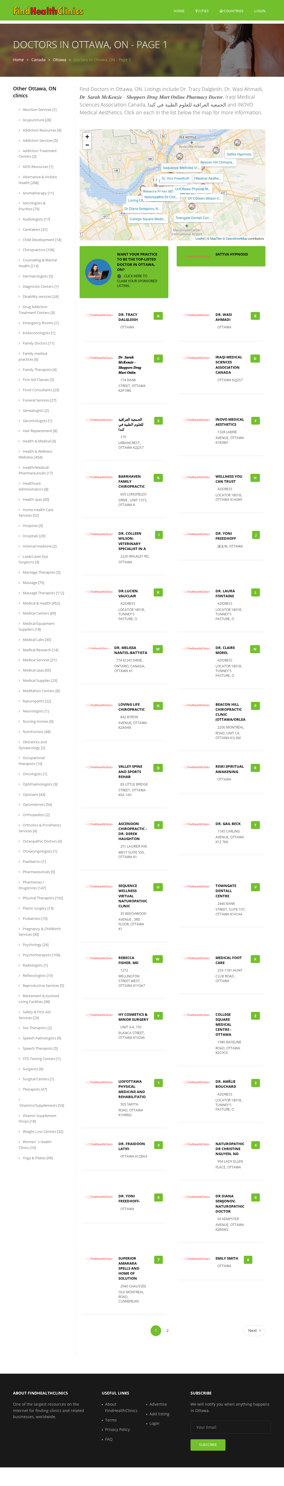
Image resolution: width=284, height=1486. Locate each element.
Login (259, 10)
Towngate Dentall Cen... (194, 217)
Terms (111, 1420)
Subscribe (208, 1444)
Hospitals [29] (33, 535)
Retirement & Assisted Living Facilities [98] (39, 998)
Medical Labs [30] (36, 639)
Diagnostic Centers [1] (40, 286)
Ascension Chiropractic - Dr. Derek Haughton (132, 831)
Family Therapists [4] (39, 369)
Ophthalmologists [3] (39, 784)
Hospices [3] (32, 525)
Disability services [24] (40, 296)
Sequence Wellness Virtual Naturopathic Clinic (132, 895)
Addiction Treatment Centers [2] (38, 153)
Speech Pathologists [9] (41, 1038)
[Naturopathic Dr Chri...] (159, 185)
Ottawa (59, 59)
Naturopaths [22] (36, 701)
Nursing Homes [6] (38, 721)
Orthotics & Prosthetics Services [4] (40, 828)
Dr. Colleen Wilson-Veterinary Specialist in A (132, 541)
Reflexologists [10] (37, 975)
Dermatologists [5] (37, 276)
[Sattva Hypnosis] (237, 142)
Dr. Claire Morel (225, 650)
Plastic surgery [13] (38, 908)
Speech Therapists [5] (40, 1048)
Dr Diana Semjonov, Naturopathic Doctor (229, 1203)
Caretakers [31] (34, 229)
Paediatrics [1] (34, 861)
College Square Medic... (148, 218)
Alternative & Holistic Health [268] (38, 179)
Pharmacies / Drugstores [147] (32, 885)
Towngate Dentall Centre (225, 890)
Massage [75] (33, 582)
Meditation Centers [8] (41, 690)
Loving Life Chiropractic (131, 707)
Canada (38, 59)
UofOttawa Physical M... (193, 188)
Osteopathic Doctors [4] (42, 841)
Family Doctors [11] (38, 343)
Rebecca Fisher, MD (158, 191)
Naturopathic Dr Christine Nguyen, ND (229, 1148)
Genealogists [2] (35, 410)
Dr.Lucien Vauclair (128, 593)
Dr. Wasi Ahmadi (223, 317)
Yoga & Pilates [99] (37, 1157)
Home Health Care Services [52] (36, 512)
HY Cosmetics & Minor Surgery (133, 1017)
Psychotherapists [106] (41, 954)
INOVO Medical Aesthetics (229, 422)
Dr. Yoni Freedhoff (225, 536)
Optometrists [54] (37, 804)
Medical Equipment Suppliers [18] (37, 626)
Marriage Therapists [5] (41, 572)
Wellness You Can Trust (228, 479)
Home (179, 10)
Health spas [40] (35, 499)
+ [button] (87, 136)
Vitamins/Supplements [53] (41, 1105)
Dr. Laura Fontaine (225, 593)
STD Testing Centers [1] (41, 1058)
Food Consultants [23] (40, 389)
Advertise (158, 1404)
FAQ (109, 1439)
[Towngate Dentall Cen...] (192, 206)
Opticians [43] (33, 794)
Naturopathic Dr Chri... (161, 196)
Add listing (159, 1413)
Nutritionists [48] (36, 731)
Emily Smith (226, 1258)
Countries (233, 10)
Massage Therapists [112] (43, 592)
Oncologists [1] (34, 773)
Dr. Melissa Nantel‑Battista (130, 650)
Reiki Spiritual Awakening (229, 769)
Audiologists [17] (36, 219)
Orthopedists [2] (36, 814)
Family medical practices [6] (33, 356)
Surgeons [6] (32, 1068)
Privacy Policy (117, 1429)
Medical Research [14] (40, 649)
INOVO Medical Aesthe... (202, 178)
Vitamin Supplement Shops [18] (38, 1118)
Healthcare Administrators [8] (33, 486)
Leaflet (200, 238)
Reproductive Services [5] (43, 985)
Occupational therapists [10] (32, 760)
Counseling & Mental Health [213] (38, 262)
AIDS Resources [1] (37, 166)
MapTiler (216, 238)
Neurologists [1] (35, 711)
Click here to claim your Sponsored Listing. (137, 281)
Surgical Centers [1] (38, 1078)
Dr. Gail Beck (228, 823)
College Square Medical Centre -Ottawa (223, 1024)
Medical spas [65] (36, 670)
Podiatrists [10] (34, 918)
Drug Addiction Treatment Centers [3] (37, 309)
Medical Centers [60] (39, 613)
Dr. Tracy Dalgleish (128, 317)
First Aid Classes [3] (38, 379)
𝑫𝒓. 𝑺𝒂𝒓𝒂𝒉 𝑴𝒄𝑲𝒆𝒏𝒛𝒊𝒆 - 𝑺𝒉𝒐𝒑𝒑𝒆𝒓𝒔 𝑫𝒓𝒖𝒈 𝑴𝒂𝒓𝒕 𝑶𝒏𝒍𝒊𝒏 (129, 365)
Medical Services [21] (39, 659)
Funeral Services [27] (39, 400)
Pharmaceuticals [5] (38, 871)
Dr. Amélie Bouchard (225, 1084)
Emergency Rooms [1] (40, 322)
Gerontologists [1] (37, 420)
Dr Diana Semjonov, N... (143, 208)
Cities (203, 10)
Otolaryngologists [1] (39, 851)
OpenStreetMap (236, 238)
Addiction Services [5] (40, 140)
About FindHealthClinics (121, 1407)
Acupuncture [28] (36, 119)
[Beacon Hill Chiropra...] (216, 150)
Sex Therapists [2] (37, 1027)
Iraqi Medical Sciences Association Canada (228, 365)
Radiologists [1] (35, 965)
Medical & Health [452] (41, 603)
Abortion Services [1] (39, 109)
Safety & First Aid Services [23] (34, 1014)
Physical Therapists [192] (42, 897)
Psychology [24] (35, 944)
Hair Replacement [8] (39, 430)
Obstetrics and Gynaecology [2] (33, 744)
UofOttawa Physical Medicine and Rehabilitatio (132, 1089)
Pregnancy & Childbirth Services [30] (40, 931)
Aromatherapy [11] (38, 192)
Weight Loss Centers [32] (42, 1131)
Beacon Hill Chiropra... (218, 162)
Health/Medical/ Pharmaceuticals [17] (36, 470)
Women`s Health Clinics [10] (35, 1144)
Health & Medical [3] (39, 441)
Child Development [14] (41, 239)
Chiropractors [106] (38, 249)
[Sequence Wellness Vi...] (179, 156)
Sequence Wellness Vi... (181, 167)
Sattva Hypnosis (239, 154)
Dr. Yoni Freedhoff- (176, 178)
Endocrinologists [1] (38, 332)
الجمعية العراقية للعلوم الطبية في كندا (130, 424)
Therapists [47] (34, 1089)
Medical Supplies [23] (39, 680)
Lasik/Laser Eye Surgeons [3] (33, 559)
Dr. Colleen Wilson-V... (204, 198)
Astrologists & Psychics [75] (32, 205)
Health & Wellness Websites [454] (35, 454)
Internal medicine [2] (39, 546)
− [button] (87, 145)
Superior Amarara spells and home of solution (129, 1268)
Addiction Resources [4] (41, 130)
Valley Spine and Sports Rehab (130, 771)
